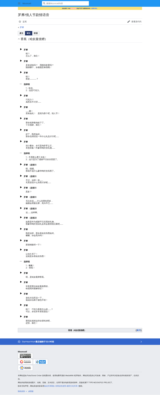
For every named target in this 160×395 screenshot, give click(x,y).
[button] (19, 3)
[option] (21, 33)
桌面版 (31, 391)
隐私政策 (21, 391)
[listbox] (28, 33)
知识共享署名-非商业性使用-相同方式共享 (60, 386)
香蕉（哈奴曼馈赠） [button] (34, 39)
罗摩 (22, 27)
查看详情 (94, 8)
